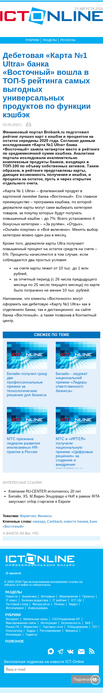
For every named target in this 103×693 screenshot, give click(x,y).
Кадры (31, 630)
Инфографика (38, 608)
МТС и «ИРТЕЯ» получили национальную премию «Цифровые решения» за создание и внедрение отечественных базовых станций (74, 456)
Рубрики (32, 40)
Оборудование (77, 626)
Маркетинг (28, 516)
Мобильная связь (35, 619)
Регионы (68, 40)
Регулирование (50, 630)
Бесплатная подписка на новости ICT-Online (44, 661)
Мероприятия (68, 596)
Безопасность (71, 623)
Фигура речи (41, 604)
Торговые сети (53, 626)
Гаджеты (31, 634)
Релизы (59, 604)
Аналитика (29, 596)
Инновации (13, 634)
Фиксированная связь (21, 623)
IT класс (11, 600)
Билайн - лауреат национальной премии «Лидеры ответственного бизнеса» (71, 382)
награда (39, 521)
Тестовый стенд (17, 604)
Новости (12, 596)
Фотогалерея (15, 608)
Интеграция (49, 623)
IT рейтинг (59, 600)
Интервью (48, 596)
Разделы (50, 40)
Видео (73, 604)
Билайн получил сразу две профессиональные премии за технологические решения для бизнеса (27, 384)
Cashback (54, 521)
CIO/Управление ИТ (66, 619)
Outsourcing (14, 630)
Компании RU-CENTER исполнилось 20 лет (45, 491)
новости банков (76, 521)
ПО (94, 626)
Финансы (45, 516)
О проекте (13, 573)
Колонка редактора (35, 600)
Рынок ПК (12, 626)
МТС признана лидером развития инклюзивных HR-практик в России (23, 445)
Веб (87, 623)
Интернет (12, 619)
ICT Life (76, 600)
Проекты (88, 596)
